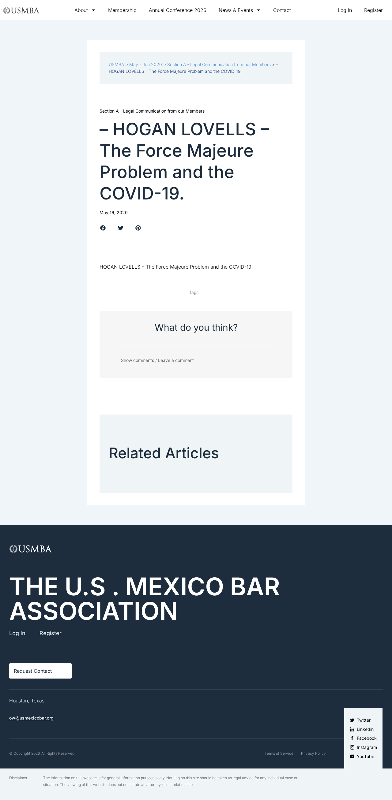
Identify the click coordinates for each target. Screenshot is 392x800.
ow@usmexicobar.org (31, 717)
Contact (282, 10)
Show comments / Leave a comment (157, 360)
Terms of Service (279, 753)
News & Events (236, 10)
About (81, 10)
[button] (103, 227)
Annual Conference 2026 (177, 10)
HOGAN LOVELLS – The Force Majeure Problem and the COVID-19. (176, 267)
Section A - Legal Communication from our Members (152, 110)
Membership (122, 10)
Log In (345, 10)
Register (373, 10)
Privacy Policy (313, 753)
